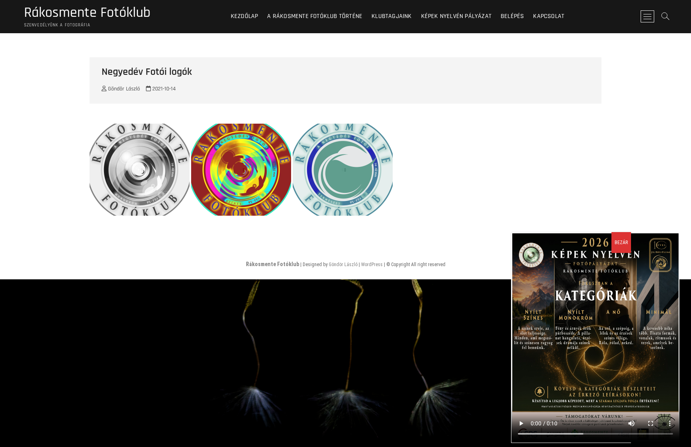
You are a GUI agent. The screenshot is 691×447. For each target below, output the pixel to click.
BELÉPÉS (512, 16)
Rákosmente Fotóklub (87, 13)
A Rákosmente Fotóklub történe (314, 16)
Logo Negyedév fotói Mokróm (134, 214)
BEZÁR (621, 242)
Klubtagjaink (391, 16)
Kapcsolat (548, 16)
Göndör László (123, 88)
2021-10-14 (163, 88)
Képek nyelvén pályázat (456, 16)
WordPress (372, 264)
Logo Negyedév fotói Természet (340, 214)
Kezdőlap (244, 16)
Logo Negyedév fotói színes (233, 214)
